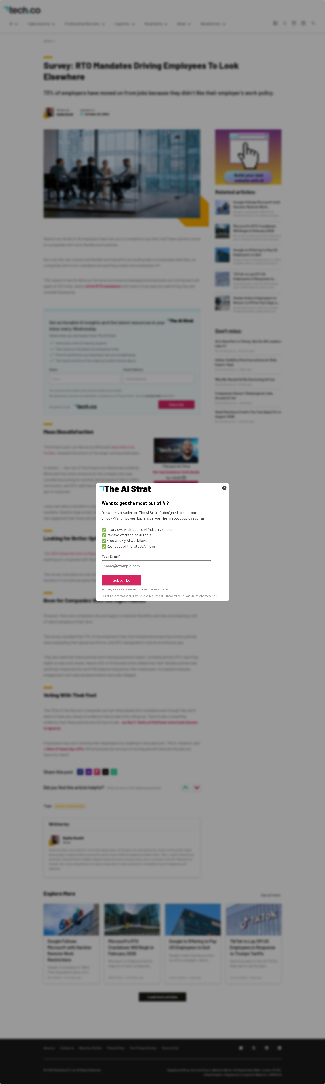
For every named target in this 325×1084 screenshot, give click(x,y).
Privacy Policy (172, 595)
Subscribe (121, 580)
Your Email (111, 556)
